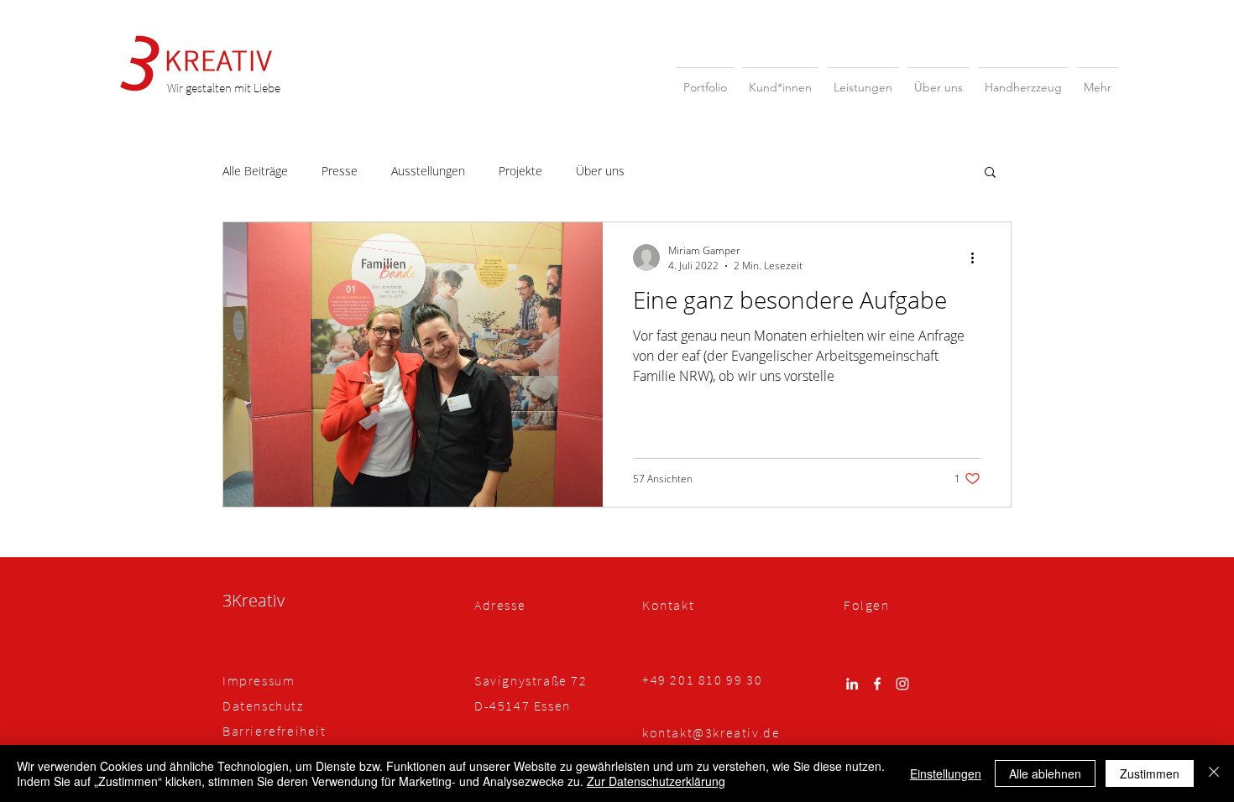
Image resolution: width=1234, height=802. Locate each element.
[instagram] (902, 683)
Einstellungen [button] (945, 773)
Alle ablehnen (1045, 773)
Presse (340, 171)
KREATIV (218, 60)
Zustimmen (1149, 773)
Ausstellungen (428, 171)
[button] (990, 173)
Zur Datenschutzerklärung (656, 781)
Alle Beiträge (255, 171)
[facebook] (877, 683)
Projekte (520, 171)
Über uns (600, 171)
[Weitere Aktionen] (978, 257)
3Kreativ (253, 600)
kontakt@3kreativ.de (711, 732)
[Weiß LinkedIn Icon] (852, 683)
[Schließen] (1214, 773)
